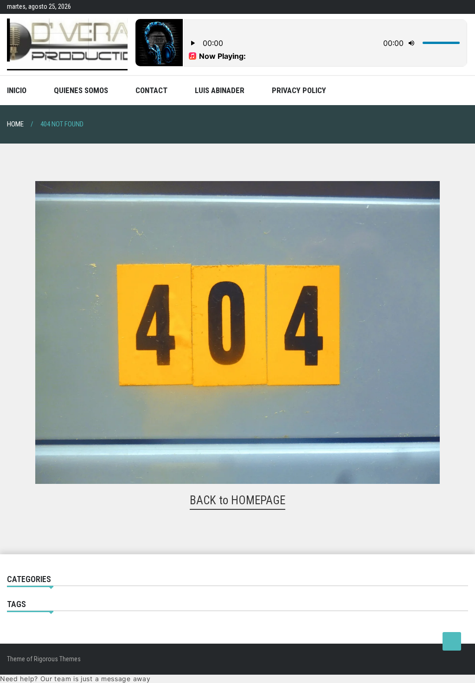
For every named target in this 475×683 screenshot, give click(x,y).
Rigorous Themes (57, 659)
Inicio (16, 90)
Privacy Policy (299, 90)
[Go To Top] (452, 641)
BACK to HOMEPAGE (237, 500)
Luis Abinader (219, 90)
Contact (151, 90)
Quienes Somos (81, 90)
